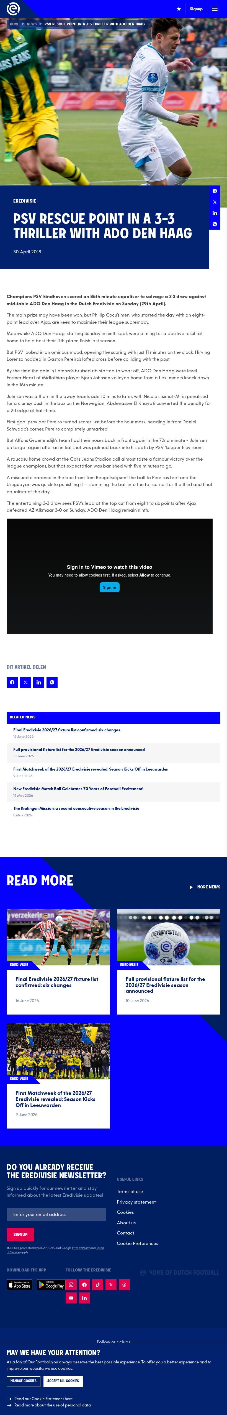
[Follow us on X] (111, 1284)
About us (126, 1223)
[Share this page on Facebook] (214, 191)
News (32, 24)
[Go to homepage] (13, 8)
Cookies (125, 1212)
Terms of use (130, 1192)
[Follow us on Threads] (124, 1284)
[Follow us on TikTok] (97, 1284)
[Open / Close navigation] (214, 8)
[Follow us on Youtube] (71, 1298)
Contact (125, 1233)
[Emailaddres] (56, 1214)
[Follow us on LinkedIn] (84, 1298)
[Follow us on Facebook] (84, 1284)
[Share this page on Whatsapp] (214, 224)
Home (14, 24)
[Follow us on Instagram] (71, 1284)
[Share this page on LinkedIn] (214, 213)
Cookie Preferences (137, 1244)
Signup (20, 1235)
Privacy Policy (81, 1248)
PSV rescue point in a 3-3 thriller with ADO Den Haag (95, 24)
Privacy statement (136, 1202)
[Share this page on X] (214, 202)
